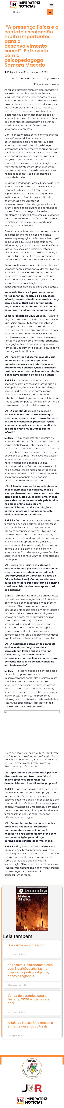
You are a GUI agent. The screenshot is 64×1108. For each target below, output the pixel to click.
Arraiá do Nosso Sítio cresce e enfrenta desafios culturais (30, 1024)
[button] (51, 5)
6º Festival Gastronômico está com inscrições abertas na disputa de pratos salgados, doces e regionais (30, 970)
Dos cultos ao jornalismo (26, 945)
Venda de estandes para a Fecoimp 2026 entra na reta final (28, 999)
